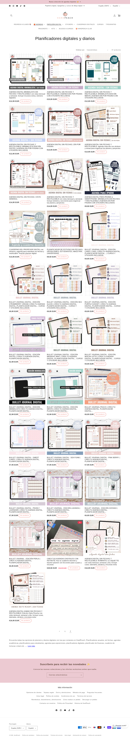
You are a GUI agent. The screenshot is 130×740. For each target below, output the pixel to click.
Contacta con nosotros (47, 703)
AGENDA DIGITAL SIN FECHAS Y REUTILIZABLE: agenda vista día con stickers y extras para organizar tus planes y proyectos (103, 146)
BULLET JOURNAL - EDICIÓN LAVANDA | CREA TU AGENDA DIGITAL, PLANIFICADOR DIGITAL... (63, 510)
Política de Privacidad (65, 703)
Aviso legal (40, 696)
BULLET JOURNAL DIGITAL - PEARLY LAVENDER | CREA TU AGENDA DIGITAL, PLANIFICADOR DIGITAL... (26, 510)
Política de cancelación (94, 735)
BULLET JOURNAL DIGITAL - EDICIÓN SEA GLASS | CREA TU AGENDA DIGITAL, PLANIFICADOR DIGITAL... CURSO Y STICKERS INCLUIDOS (64, 305)
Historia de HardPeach (82, 703)
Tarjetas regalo (49, 692)
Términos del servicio (84, 696)
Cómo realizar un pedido (71, 699)
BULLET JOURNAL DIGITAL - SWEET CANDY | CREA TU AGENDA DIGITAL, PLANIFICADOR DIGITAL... (24, 459)
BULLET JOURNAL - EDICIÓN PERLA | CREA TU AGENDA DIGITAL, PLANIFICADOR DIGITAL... (24, 560)
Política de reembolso (28, 735)
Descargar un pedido (89, 699)
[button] (11, 15)
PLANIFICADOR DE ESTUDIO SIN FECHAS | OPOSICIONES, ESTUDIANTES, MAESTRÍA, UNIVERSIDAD (65, 251)
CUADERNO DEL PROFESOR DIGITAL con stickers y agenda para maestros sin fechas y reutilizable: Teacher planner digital (26, 251)
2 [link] (70, 631)
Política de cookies (52, 696)
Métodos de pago (79, 692)
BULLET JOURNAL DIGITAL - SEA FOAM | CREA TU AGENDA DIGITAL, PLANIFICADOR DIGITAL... (63, 459)
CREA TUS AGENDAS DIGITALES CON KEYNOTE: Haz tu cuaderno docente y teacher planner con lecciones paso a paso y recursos (64, 561)
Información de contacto (79, 735)
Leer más (31, 646)
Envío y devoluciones (63, 692)
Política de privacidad (42, 735)
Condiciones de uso (68, 696)
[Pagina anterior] (59, 631)
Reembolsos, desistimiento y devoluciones (46, 699)
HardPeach (17, 735)
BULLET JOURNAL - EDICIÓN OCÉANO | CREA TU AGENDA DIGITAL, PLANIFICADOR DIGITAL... (101, 510)
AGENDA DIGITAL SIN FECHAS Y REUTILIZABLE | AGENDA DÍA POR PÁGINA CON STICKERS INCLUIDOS (64, 94)
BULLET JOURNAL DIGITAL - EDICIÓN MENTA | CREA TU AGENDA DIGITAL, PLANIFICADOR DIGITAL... (62, 409)
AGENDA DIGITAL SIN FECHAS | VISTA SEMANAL (25, 198)
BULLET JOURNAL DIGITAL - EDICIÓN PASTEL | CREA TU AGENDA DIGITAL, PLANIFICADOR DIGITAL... (24, 356)
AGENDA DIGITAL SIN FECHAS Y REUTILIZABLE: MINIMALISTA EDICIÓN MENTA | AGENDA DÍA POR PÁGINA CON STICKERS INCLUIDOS (101, 95)
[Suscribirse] (81, 675)
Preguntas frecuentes (94, 692)
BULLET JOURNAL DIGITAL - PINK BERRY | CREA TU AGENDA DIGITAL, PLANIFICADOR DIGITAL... (102, 459)
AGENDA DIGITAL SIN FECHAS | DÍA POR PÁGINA (64, 145)
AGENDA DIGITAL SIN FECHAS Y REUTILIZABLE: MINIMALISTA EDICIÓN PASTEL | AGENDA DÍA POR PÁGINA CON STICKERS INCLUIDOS (26, 147)
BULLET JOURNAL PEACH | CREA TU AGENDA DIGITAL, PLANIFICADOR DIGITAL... (100, 409)
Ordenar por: (80, 50)
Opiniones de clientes (34, 692)
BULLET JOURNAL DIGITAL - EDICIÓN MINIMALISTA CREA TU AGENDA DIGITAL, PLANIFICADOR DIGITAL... (26, 409)
